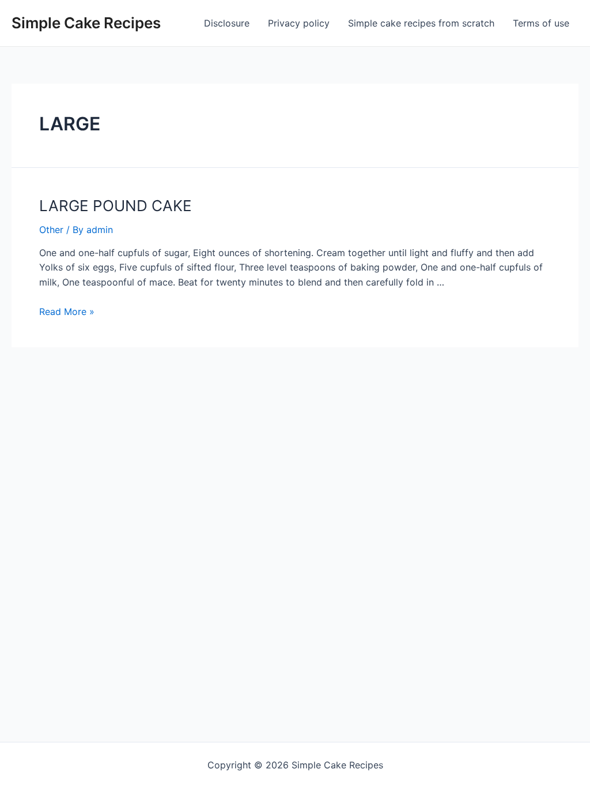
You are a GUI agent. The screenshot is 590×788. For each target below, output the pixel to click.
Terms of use (541, 23)
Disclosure (226, 23)
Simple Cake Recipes (86, 23)
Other (51, 229)
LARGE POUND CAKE (115, 206)
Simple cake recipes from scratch (421, 23)
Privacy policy (299, 23)
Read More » (66, 311)
